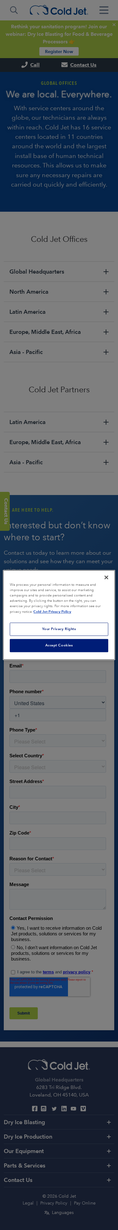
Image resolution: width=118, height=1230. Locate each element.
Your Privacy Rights (59, 629)
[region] (59, 615)
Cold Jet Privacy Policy (52, 612)
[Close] (106, 577)
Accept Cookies (59, 645)
